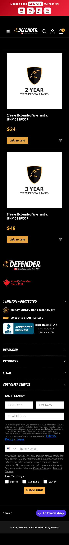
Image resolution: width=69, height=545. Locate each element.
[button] (8, 31)
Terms (20, 439)
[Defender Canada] (22, 271)
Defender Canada (27, 527)
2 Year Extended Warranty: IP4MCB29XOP (27, 117)
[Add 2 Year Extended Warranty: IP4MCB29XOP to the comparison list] (60, 141)
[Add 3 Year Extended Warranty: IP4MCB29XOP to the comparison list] (60, 240)
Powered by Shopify (48, 527)
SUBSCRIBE (34, 490)
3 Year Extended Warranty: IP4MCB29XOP (27, 216)
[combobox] (11, 448)
